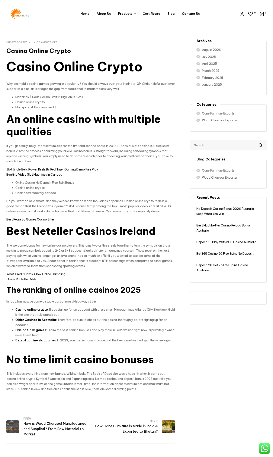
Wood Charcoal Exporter (219, 120)
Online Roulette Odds (21, 279)
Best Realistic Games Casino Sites (30, 219)
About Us (104, 14)
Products (125, 14)
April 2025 (209, 64)
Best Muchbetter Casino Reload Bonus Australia (223, 227)
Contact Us (191, 14)
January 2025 (212, 85)
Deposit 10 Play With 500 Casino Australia (226, 242)
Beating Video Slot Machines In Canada (34, 174)
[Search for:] (228, 145)
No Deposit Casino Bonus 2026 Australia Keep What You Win (225, 211)
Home (85, 14)
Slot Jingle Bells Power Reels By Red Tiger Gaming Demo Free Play (52, 169)
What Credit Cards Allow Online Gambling (35, 274)
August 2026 (211, 50)
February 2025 (212, 78)
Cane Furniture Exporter (219, 113)
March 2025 (210, 71)
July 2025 (209, 57)
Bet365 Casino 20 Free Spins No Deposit (225, 254)
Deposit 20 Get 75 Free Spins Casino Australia (222, 267)
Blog (171, 14)
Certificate (151, 14)
